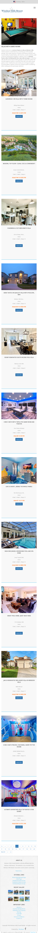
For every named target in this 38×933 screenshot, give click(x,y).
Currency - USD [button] (20, 2)
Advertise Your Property (19, 910)
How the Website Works (19, 909)
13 (9, 849)
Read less (33, 932)
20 (34, 849)
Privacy (19, 915)
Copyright (19, 913)
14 (12, 849)
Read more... (19, 871)
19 (30, 849)
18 (27, 849)
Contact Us (19, 918)
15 (16, 849)
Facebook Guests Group (19, 880)
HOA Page (19, 879)
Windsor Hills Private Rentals (12, 9)
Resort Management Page (19, 877)
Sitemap (19, 912)
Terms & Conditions (19, 917)
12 (5, 849)
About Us (19, 907)
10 (35, 846)
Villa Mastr (21, 929)
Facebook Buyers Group (19, 884)
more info (19, 116)
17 (23, 849)
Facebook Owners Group (19, 882)
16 (19, 849)
